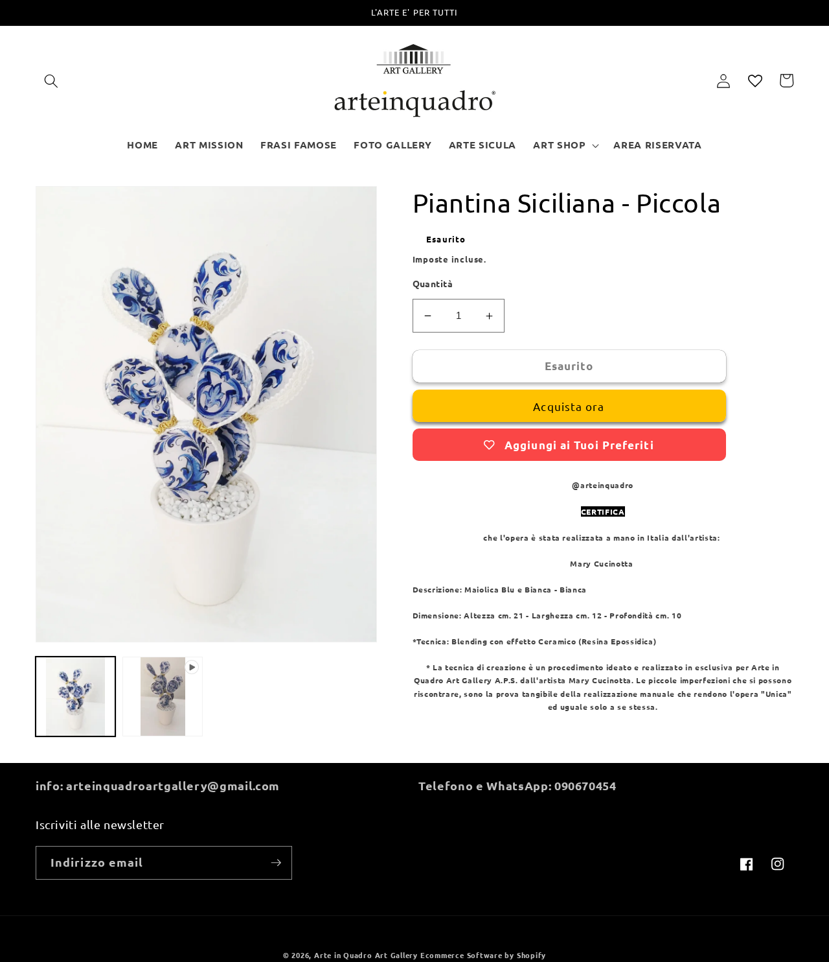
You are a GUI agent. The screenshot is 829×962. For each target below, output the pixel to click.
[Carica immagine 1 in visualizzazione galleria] (75, 696)
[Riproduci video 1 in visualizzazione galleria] (162, 696)
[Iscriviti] (275, 863)
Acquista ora (568, 406)
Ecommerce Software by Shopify (483, 955)
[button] (51, 80)
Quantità (433, 283)
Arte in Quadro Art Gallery (366, 955)
